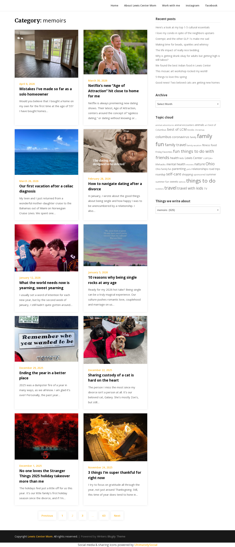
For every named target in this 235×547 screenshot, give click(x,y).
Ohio (210, 163)
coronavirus (180, 137)
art (206, 125)
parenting (179, 169)
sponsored (199, 174)
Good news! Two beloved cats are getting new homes (188, 82)
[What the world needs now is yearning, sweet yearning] (46, 247)
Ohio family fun (163, 169)
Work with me (171, 5)
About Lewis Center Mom (140, 5)
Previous (47, 515)
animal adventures (165, 125)
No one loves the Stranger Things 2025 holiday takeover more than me (44, 476)
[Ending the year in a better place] (46, 338)
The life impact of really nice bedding (177, 50)
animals (199, 125)
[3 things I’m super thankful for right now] (115, 437)
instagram (192, 5)
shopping (187, 174)
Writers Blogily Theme (111, 536)
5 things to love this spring (171, 77)
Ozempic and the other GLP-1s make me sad (182, 38)
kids (182, 158)
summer (211, 174)
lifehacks (161, 164)
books (190, 129)
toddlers (160, 189)
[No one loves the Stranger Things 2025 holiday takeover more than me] (46, 436)
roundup (160, 174)
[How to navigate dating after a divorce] (115, 150)
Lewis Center (194, 158)
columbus (163, 136)
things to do (201, 180)
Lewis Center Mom (40, 536)
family (193, 137)
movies (190, 164)
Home (114, 5)
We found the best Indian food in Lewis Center (183, 65)
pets (189, 169)
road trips (214, 169)
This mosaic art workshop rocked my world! (181, 71)
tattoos (182, 182)
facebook (211, 5)
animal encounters (184, 125)
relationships (199, 169)
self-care (173, 174)
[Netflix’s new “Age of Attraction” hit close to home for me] (115, 52)
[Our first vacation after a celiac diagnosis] (46, 151)
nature (199, 164)
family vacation (194, 145)
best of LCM (177, 129)
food (214, 145)
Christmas (199, 130)
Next (117, 515)
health (174, 158)
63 (104, 515)
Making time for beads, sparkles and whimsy (182, 44)
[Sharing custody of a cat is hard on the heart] (115, 339)
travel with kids (190, 188)
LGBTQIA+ (208, 158)
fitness (206, 145)
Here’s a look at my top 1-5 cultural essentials (183, 27)
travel (170, 188)
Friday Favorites (164, 151)
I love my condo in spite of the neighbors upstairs (185, 33)
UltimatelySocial (145, 545)
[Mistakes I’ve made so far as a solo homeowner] (46, 53)
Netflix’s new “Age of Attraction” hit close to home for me (113, 90)
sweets (174, 181)
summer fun (162, 181)
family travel (175, 144)
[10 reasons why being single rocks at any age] (115, 245)
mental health (175, 164)
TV (205, 188)
